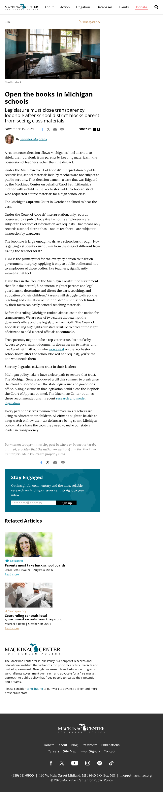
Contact (109, 751)
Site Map (69, 751)
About (49, 7)
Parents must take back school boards (35, 565)
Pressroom (89, 745)
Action (65, 7)
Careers (53, 751)
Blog (8, 22)
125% (98, 129)
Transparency (91, 22)
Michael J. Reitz (15, 624)
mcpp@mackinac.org (136, 775)
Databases (105, 7)
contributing (34, 689)
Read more (12, 574)
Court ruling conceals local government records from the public (33, 617)
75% (94, 129)
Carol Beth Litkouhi (17, 570)
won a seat (56, 349)
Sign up (66, 503)
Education (16, 561)
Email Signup (90, 751)
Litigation (83, 7)
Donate (141, 7)
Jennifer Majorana (33, 139)
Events (124, 7)
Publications (110, 745)
